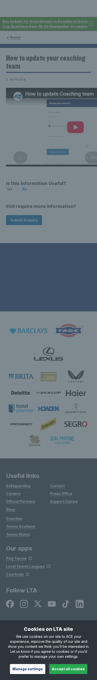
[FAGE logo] (68, 330)
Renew (15, 37)
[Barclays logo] (28, 330)
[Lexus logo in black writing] (48, 354)
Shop (10, 509)
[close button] (91, 23)
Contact (57, 486)
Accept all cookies (68, 669)
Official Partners (21, 501)
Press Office (61, 493)
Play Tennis (16, 558)
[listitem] (21, 376)
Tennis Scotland (20, 526)
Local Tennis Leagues (25, 566)
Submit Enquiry (24, 220)
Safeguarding (18, 486)
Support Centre (64, 501)
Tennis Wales (18, 534)
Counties (14, 518)
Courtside (15, 574)
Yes (9, 189)
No (24, 189)
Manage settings (27, 669)
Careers (13, 493)
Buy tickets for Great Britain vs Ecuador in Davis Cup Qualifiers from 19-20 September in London (45, 23)
